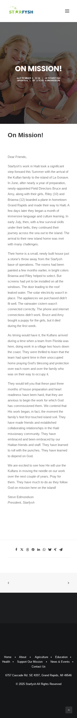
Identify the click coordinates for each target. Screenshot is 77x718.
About (22, 657)
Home (7, 657)
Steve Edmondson (48, 80)
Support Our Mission (30, 661)
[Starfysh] (20, 11)
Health (6, 661)
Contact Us (39, 666)
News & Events (60, 661)
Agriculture (41, 657)
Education (61, 657)
